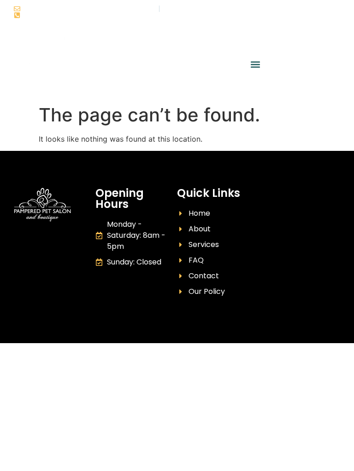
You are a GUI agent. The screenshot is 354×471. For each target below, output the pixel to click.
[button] (255, 64)
